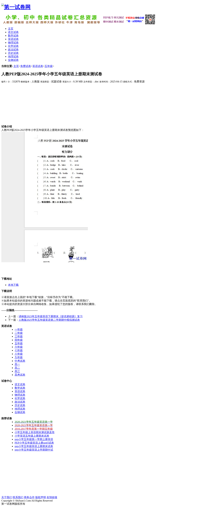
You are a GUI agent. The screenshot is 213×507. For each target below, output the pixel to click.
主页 (16, 66)
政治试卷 (20, 401)
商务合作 (29, 497)
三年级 (19, 336)
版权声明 (40, 497)
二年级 (19, 333)
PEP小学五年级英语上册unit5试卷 (34, 442)
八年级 (19, 353)
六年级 (19, 346)
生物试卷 (20, 412)
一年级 (19, 329)
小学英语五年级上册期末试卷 (32, 435)
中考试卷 (20, 360)
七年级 (19, 350)
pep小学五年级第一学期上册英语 (34, 439)
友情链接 (52, 497)
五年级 (49, 66)
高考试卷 (20, 374)
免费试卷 (25, 66)
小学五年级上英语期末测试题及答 (35, 432)
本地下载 (13, 284)
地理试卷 (20, 408)
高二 (17, 367)
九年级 (19, 357)
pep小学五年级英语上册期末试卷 (34, 446)
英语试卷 (37, 66)
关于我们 (6, 497)
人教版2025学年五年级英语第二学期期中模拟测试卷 (49, 319)
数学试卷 (20, 387)
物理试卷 (20, 394)
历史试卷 (20, 405)
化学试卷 (20, 398)
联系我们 (18, 497)
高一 (17, 364)
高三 (17, 371)
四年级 (19, 339)
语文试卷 (20, 384)
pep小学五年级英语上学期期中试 (34, 449)
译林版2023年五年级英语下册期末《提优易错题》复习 (51, 316)
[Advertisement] (26, 104)
